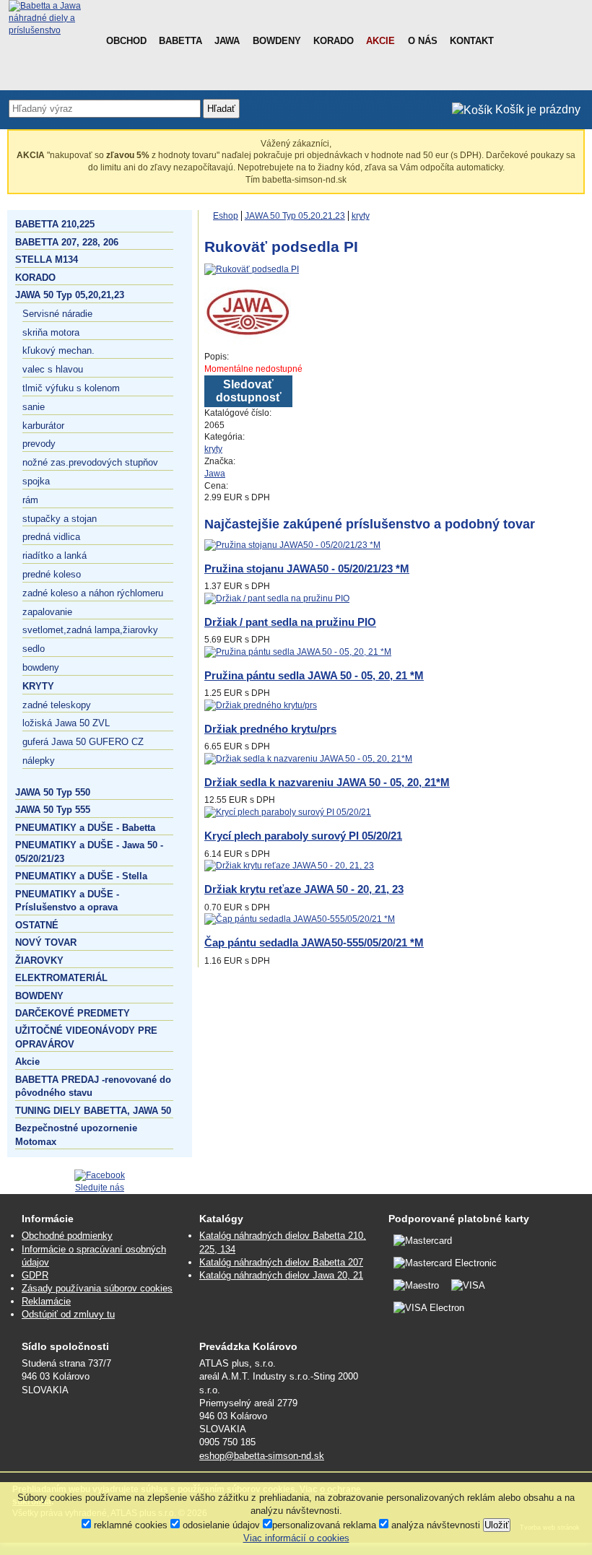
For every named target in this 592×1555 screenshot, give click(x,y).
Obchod (126, 40)
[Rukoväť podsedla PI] (251, 269)
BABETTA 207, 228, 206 (66, 242)
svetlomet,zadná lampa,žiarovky (90, 629)
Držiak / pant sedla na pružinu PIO (290, 622)
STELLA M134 (46, 259)
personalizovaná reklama (324, 1525)
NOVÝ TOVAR (46, 942)
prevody (39, 443)
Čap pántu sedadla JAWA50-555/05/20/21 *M (314, 942)
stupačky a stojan (59, 518)
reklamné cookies (129, 1525)
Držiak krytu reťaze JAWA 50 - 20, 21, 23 (304, 889)
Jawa (227, 40)
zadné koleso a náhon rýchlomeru (92, 593)
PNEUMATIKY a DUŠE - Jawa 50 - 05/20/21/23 (89, 851)
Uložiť (496, 1525)
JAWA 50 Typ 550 (52, 792)
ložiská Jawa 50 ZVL (66, 723)
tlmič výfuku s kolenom (71, 388)
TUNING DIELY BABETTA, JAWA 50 (93, 1110)
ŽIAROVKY (39, 960)
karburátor (43, 425)
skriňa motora (50, 332)
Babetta (180, 40)
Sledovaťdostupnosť (249, 391)
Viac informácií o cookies (296, 1538)
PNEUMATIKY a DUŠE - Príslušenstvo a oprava (67, 900)
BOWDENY (39, 995)
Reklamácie (46, 1301)
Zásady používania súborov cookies (97, 1288)
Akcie (380, 40)
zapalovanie (47, 611)
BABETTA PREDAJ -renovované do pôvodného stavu (93, 1086)
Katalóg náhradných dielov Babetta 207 (281, 1262)
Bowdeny (277, 40)
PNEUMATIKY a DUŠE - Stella (81, 876)
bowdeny (40, 667)
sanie (33, 406)
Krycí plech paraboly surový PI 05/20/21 (303, 835)
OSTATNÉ (36, 925)
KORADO (35, 277)
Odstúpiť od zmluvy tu (68, 1314)
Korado (333, 40)
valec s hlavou (52, 369)
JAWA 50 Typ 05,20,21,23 (69, 294)
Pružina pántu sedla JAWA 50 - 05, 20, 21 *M (314, 675)
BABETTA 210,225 (55, 224)
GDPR (35, 1275)
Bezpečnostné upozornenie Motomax (76, 1134)
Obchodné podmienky (67, 1235)
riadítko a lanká (54, 555)
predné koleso (51, 574)
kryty (38, 686)
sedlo (33, 648)
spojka (36, 481)
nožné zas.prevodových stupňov (90, 462)
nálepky (38, 760)
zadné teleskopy (56, 705)
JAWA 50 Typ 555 (52, 809)
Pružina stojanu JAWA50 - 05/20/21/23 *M (306, 568)
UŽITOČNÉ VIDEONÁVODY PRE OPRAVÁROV (86, 1037)
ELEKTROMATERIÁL (61, 977)
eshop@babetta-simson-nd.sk (261, 1455)
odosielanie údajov (220, 1525)
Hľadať (221, 108)
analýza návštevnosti (434, 1525)
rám (30, 500)
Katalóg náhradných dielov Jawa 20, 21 (281, 1275)
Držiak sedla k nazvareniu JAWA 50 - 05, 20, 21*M (327, 782)
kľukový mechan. (58, 350)
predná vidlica (51, 536)
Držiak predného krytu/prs (270, 729)
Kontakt (472, 40)
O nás (423, 40)
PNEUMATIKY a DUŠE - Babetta (85, 827)
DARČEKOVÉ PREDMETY (72, 1013)
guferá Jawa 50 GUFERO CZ (83, 741)
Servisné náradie (57, 313)
